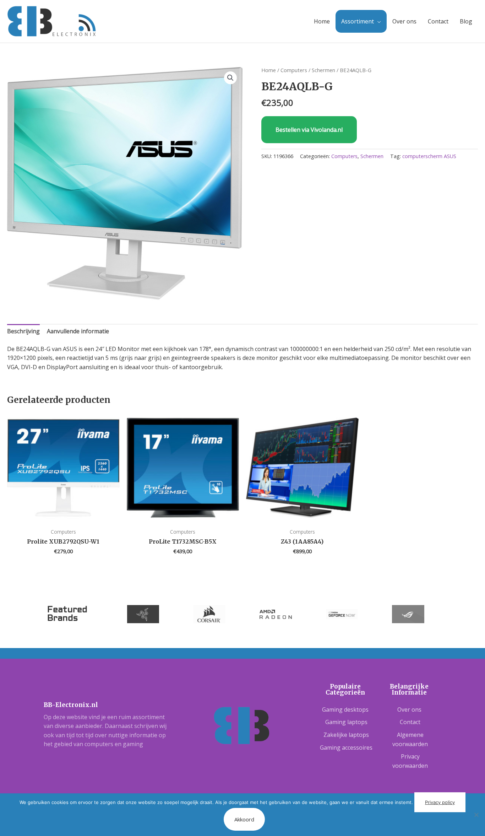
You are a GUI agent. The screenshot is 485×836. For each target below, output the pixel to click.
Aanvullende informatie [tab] (78, 331)
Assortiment (357, 21)
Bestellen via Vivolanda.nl (309, 130)
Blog (466, 21)
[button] (230, 77)
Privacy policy (440, 802)
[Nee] (476, 814)
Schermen (323, 70)
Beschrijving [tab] (23, 331)
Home (322, 21)
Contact (438, 21)
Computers (293, 70)
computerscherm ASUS (429, 156)
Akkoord (244, 819)
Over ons (404, 21)
